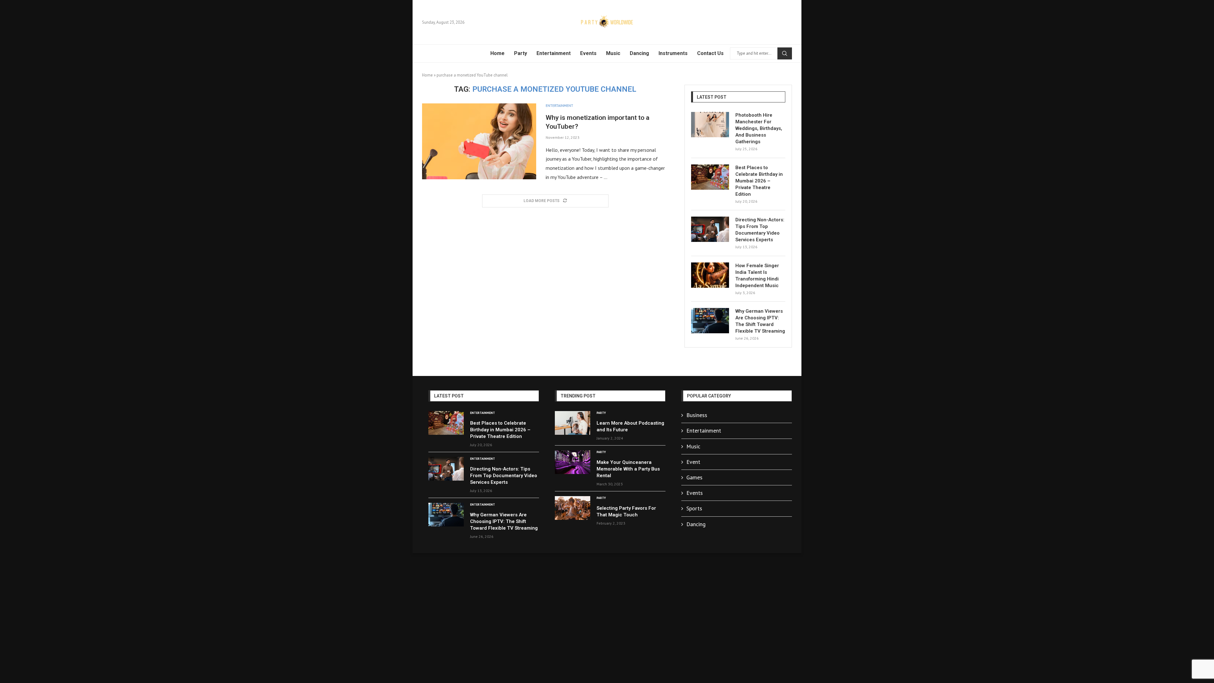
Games (694, 477)
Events (588, 53)
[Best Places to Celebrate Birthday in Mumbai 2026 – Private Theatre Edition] (710, 177)
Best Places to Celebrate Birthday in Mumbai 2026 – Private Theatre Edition (759, 181)
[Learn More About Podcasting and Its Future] (572, 423)
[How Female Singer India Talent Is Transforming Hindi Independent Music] (710, 275)
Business (696, 415)
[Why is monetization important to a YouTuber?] (479, 141)
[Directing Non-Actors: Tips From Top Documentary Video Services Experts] (710, 229)
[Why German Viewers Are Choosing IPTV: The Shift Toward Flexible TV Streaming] (710, 320)
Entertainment (553, 53)
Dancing (639, 53)
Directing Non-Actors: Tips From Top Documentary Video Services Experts (759, 230)
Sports (694, 508)
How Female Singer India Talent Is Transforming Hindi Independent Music (757, 275)
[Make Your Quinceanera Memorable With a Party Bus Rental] (572, 462)
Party (520, 53)
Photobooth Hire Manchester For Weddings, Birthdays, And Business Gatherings (758, 128)
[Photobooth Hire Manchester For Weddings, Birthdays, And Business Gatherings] (710, 124)
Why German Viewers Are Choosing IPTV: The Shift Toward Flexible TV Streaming (760, 321)
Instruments (673, 53)
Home (497, 53)
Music (613, 53)
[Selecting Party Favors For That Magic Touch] (572, 508)
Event (693, 461)
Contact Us (710, 53)
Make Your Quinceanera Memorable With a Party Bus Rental (628, 468)
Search (784, 53)
